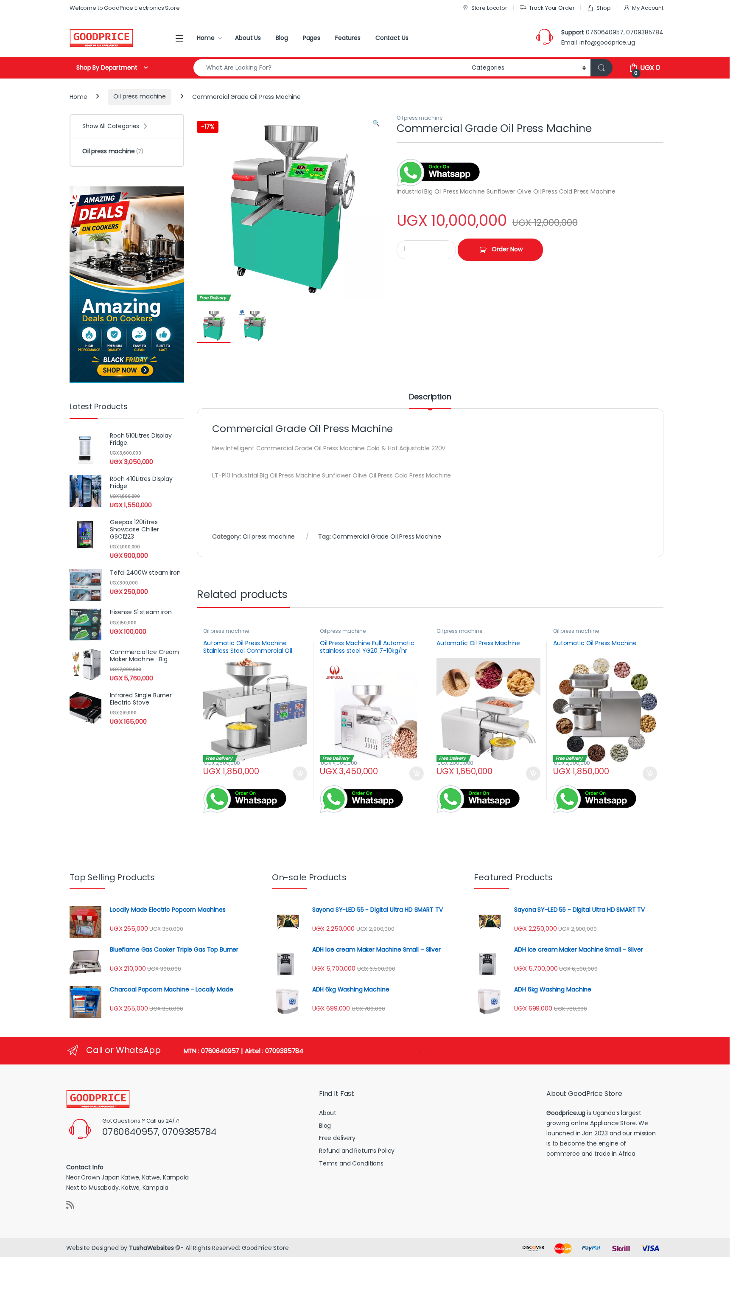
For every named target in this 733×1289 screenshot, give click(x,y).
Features (348, 38)
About (327, 1113)
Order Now (507, 249)
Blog (282, 38)
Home (205, 38)
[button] (376, 123)
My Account (647, 8)
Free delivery (337, 1138)
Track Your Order (552, 8)
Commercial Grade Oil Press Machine (386, 536)
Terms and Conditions (351, 1163)
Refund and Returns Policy (357, 1150)
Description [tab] (430, 397)
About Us (248, 38)
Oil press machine (139, 96)
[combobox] (330, 67)
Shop (603, 8)
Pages (311, 38)
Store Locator (489, 8)
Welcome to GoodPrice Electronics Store (125, 8)
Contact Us (391, 38)
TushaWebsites (151, 1248)
